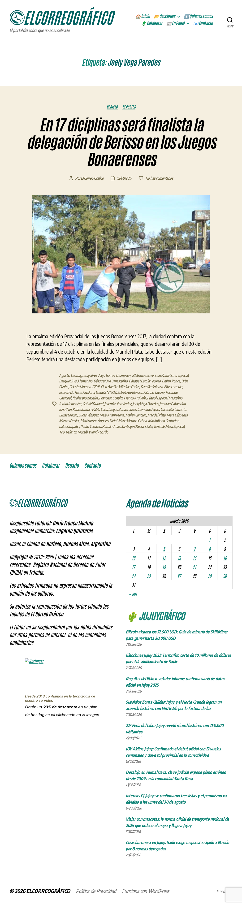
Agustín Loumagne (72, 375)
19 (163, 567)
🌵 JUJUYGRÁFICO (155, 615)
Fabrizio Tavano (153, 392)
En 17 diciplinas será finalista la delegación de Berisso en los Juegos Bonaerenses (121, 142)
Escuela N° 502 (105, 392)
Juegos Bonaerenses (122, 409)
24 (133, 576)
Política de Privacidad (96, 891)
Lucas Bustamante (173, 409)
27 (179, 576)
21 (194, 567)
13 (179, 558)
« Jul (132, 594)
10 (133, 558)
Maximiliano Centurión (163, 420)
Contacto (92, 465)
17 (133, 567)
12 (163, 558)
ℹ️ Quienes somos (198, 16)
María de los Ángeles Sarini (98, 420)
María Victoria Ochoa (132, 420)
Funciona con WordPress (145, 891)
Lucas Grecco (68, 415)
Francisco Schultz (110, 398)
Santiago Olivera (132, 426)
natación (65, 426)
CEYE (95, 386)
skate (148, 426)
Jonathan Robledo (71, 409)
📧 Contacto (203, 23)
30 (225, 576)
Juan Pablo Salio (96, 409)
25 (148, 576)
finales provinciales (85, 398)
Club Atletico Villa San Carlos (120, 386)
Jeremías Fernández (117, 403)
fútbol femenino (70, 403)
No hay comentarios (159, 178)
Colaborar (50, 465)
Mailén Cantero (135, 415)
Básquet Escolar (140, 381)
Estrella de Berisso (129, 392)
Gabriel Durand (92, 403)
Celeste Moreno (80, 386)
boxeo (156, 381)
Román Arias (111, 426)
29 (209, 576)
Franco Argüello (135, 398)
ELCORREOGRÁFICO (48, 891)
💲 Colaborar (151, 23)
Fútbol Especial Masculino (164, 398)
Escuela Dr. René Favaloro (76, 392)
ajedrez (92, 375)
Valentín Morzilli (76, 432)
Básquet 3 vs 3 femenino (75, 381)
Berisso (112, 107)
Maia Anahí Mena (111, 415)
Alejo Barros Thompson (114, 375)
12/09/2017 (124, 178)
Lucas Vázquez (88, 415)
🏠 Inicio (142, 16)
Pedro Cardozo (90, 426)
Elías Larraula (173, 386)
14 (194, 558)
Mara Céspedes (177, 415)
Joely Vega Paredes (145, 403)
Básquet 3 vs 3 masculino (111, 381)
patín (75, 426)
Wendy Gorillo (98, 432)
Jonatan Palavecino (173, 403)
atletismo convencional (147, 375)
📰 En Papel (175, 23)
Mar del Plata (156, 415)
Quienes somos (22, 465)
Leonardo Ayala (148, 409)
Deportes (128, 107)
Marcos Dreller (69, 420)
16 (224, 558)
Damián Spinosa (152, 386)
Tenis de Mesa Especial (168, 426)
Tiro (62, 432)
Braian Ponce (171, 381)
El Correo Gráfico (92, 178)
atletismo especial (176, 375)
